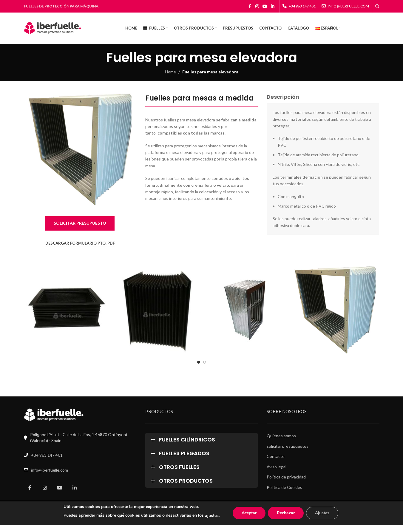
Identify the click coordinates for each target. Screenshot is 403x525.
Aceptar (249, 513)
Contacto (276, 456)
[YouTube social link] (265, 6)
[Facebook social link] (250, 6)
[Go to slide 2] (204, 362)
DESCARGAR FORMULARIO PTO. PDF (80, 243)
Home (170, 71)
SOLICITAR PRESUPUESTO (80, 223)
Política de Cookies (284, 487)
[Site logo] (52, 27)
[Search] (377, 6)
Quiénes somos (281, 435)
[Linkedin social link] (272, 6)
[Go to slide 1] (198, 362)
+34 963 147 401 (47, 455)
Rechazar (286, 513)
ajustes (212, 515)
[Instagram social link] (257, 6)
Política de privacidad (286, 476)
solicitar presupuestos (287, 446)
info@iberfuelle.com (49, 469)
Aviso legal (276, 466)
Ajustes (322, 513)
